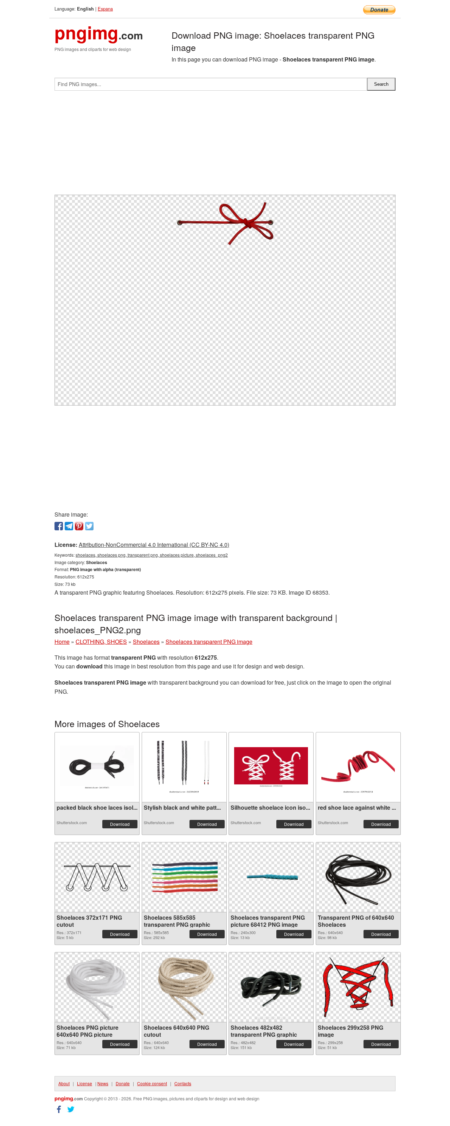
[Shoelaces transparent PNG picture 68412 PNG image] (271, 877)
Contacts (182, 1083)
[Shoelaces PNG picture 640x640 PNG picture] (97, 987)
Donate (123, 1083)
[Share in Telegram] (69, 526)
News (102, 1083)
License (84, 1083)
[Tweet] (89, 526)
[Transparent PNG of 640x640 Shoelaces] (358, 877)
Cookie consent (152, 1083)
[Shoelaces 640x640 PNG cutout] (184, 987)
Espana (105, 8)
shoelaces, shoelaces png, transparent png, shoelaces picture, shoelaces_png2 (152, 555)
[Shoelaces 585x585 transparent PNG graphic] (184, 877)
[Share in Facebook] (58, 526)
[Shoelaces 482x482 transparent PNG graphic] (271, 987)
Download (120, 824)
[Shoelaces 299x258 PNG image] (358, 987)
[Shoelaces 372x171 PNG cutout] (97, 877)
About (64, 1083)
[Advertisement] (225, 145)
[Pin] (79, 526)
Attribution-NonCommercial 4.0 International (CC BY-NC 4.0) (154, 545)
